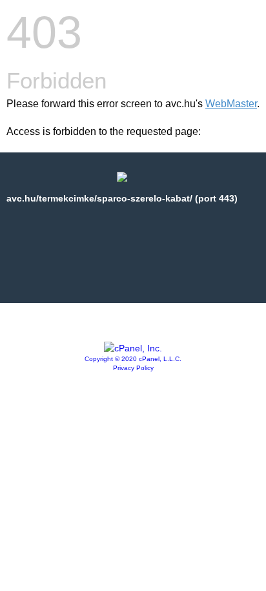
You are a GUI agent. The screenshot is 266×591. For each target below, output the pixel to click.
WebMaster (231, 103)
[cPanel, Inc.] (133, 348)
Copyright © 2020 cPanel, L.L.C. (133, 358)
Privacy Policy (133, 367)
